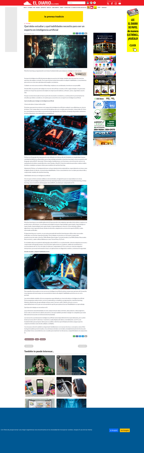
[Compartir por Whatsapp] (74, 33)
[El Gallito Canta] (87, 3)
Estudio (36, 339)
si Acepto (113, 430)
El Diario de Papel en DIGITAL (78, 7)
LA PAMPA (30, 7)
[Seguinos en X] (108, 3)
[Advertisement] (104, 21)
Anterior (29, 346)
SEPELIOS (49, 7)
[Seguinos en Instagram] (116, 3)
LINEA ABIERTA (55, 7)
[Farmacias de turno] (94, 3)
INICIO (25, 7)
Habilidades (42, 339)
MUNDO (38, 7)
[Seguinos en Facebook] (112, 3)
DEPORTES (43, 7)
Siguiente (82, 346)
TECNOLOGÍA (67, 7)
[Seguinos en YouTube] (119, 3)
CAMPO (61, 7)
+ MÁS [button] (98, 7)
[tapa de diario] (91, 3)
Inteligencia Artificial (29, 339)
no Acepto (125, 430)
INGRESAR (104, 7)
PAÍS (34, 7)
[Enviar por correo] (86, 33)
